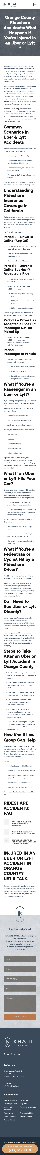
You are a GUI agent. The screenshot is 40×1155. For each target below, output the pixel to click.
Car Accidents (25, 1100)
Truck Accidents (10, 1116)
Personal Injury (9, 1113)
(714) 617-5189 (9, 1083)
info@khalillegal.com (11, 1086)
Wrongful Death (10, 1120)
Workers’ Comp (26, 1116)
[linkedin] (8, 1054)
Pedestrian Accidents (28, 1107)
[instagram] (11, 1054)
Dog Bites (23, 1104)
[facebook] (4, 1054)
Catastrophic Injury (11, 1104)
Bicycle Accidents (10, 1100)
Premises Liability (26, 1113)
